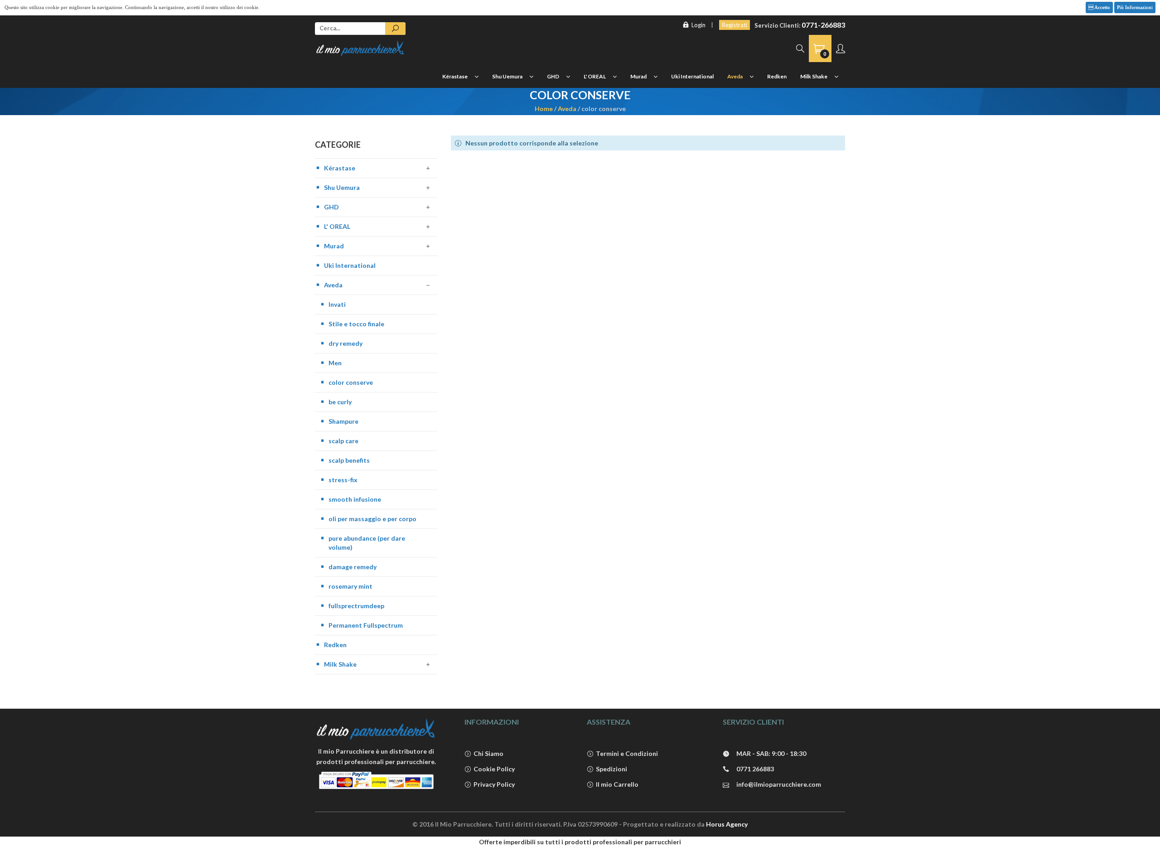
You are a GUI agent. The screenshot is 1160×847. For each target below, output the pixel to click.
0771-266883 (823, 24)
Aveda (567, 108)
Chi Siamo (488, 753)
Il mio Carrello (617, 784)
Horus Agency (727, 824)
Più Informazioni (1135, 7)
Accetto (1101, 7)
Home (544, 108)
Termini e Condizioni (627, 753)
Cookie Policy (494, 769)
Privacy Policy (494, 784)
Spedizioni (611, 769)
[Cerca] (395, 28)
